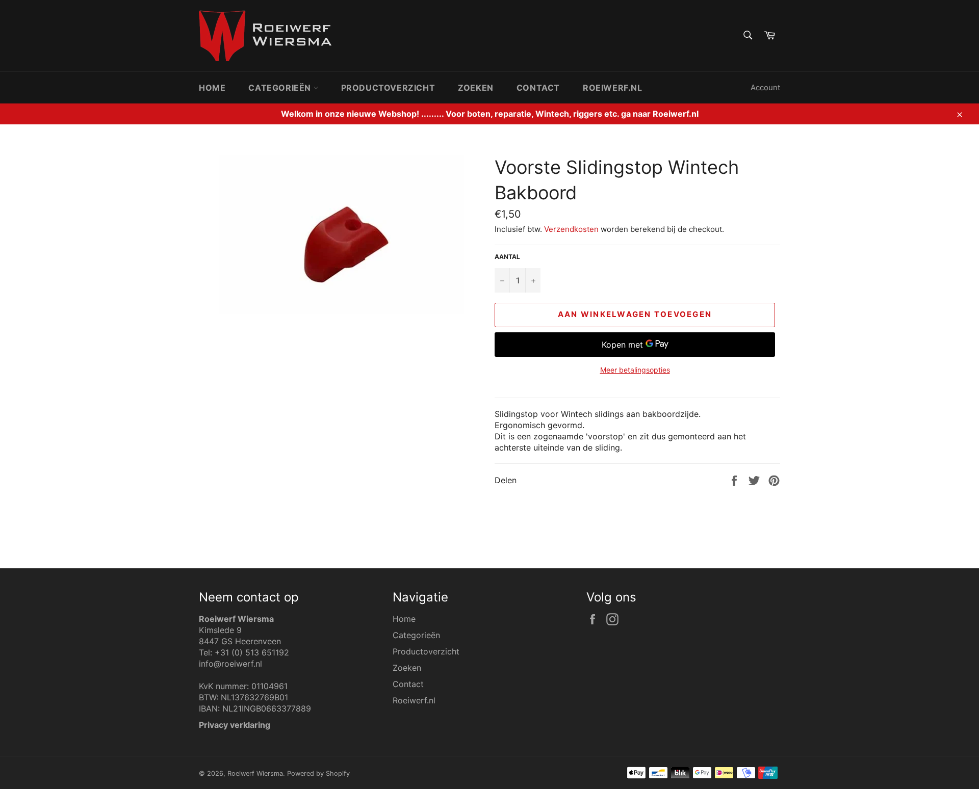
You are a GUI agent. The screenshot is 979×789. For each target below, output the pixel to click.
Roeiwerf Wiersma (255, 773)
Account (765, 87)
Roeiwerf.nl (612, 88)
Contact (538, 88)
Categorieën (280, 88)
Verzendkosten (571, 229)
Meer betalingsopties (635, 369)
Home (212, 88)
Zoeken (476, 88)
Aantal (507, 256)
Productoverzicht (388, 88)
